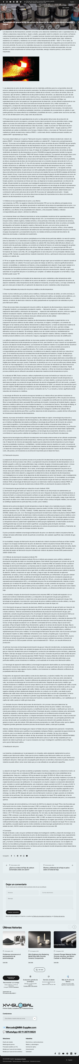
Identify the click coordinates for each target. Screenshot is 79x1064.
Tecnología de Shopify (20, 1059)
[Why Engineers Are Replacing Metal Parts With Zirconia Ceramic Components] (39, 939)
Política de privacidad (7, 1061)
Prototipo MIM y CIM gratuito (30, 986)
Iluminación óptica (31, 1047)
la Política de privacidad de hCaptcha (41, 916)
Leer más (5, 962)
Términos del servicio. (59, 916)
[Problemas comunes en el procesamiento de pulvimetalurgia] (14, 939)
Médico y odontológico (32, 1044)
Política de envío (25, 1061)
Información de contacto (35, 1061)
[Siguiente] (74, 927)
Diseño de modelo (8, 1042)
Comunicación (30, 1049)
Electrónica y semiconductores (34, 1042)
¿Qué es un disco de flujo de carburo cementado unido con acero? (21, 869)
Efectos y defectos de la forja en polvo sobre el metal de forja (56, 869)
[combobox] (73, 2)
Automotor (29, 1051)
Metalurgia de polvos (9, 1044)
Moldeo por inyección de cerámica (12, 1051)
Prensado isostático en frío (10, 1047)
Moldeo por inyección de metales (12, 1049)
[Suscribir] (34, 1018)
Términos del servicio (16, 1061)
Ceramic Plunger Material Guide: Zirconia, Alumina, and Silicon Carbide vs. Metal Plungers (65, 956)
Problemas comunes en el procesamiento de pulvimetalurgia (12, 956)
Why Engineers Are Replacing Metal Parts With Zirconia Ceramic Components (38, 956)
